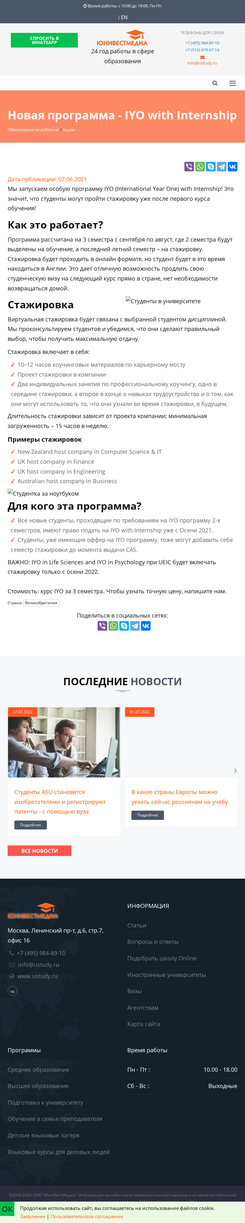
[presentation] (9, 770)
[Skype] (211, 166)
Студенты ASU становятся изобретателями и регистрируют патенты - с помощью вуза (60, 801)
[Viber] (189, 166)
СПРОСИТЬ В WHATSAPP (44, 40)
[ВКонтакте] (232, 166)
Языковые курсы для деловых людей (59, 1152)
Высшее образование (38, 1086)
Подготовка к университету (45, 1102)
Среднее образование (38, 1069)
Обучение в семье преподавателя (55, 1118)
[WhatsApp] (200, 166)
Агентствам (143, 1007)
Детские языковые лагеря (43, 1135)
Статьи (136, 925)
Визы (134, 991)
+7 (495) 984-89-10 (202, 43)
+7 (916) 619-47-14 (202, 50)
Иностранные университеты (166, 975)
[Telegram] (221, 166)
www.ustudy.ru (37, 976)
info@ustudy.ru (202, 63)
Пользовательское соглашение (86, 1216)
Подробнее (30, 825)
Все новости (39, 850)
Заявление (32, 1216)
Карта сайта (143, 1024)
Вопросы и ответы (153, 941)
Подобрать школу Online (162, 958)
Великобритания (41, 602)
